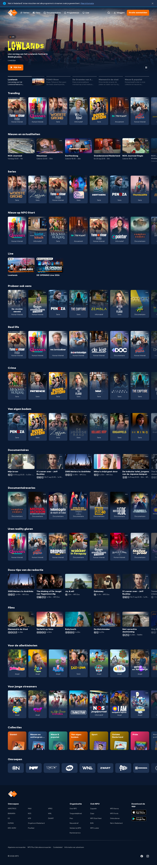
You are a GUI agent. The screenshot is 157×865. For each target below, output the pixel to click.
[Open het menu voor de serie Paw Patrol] (106, 651)
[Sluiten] (152, 3)
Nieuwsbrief (74, 823)
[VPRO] (52, 768)
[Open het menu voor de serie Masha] (24, 651)
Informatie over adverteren (74, 847)
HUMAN (11, 823)
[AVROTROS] (123, 768)
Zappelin (93, 809)
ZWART (51, 818)
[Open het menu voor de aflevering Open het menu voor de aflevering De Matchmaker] (118, 614)
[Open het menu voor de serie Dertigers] (106, 178)
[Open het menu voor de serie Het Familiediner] (65, 333)
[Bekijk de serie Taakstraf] (78, 704)
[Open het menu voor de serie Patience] (44, 374)
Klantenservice (75, 833)
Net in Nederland (116, 823)
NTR (29, 818)
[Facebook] (141, 856)
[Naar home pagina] (12, 13)
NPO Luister (94, 828)
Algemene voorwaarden (17, 847)
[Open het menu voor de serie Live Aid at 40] (106, 494)
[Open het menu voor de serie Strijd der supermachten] (85, 494)
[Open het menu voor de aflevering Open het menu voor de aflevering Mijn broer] (32, 456)
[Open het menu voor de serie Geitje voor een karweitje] (146, 651)
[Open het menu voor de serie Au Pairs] (146, 99)
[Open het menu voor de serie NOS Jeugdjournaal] (106, 692)
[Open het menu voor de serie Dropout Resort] (65, 535)
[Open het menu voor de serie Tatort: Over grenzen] (106, 374)
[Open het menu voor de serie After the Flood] (126, 292)
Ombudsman (115, 818)
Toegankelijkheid (76, 813)
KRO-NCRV (12, 828)
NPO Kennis (114, 809)
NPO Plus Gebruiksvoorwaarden (39, 847)
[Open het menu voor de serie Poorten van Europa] (146, 219)
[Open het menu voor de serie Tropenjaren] (146, 178)
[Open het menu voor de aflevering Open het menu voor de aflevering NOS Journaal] (32, 140)
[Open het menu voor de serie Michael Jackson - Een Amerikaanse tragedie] (44, 494)
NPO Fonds (114, 813)
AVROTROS (12, 809)
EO (9, 818)
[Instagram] (147, 856)
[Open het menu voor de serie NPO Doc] (126, 333)
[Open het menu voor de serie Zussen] (44, 178)
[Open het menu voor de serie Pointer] (126, 219)
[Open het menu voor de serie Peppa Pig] (65, 651)
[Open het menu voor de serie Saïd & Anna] (85, 651)
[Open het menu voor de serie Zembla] (106, 292)
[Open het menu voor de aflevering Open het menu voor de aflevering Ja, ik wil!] (89, 576)
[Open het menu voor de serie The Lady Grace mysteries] (65, 692)
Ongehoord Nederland (36, 823)
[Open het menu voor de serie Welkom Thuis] (44, 692)
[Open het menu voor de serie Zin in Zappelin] (44, 651)
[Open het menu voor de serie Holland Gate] (65, 494)
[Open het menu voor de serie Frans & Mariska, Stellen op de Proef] (146, 535)
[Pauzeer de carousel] (146, 67)
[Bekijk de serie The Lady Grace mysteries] (58, 704)
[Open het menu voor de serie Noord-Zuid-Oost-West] (146, 292)
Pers (71, 818)
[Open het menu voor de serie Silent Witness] (126, 374)
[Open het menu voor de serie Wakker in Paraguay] (85, 535)
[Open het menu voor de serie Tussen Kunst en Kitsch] (44, 219)
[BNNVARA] (141, 768)
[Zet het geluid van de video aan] (137, 67)
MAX (29, 809)
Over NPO (73, 809)
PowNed (31, 828)
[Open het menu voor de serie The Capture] (85, 292)
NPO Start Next (96, 818)
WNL (50, 813)
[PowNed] (34, 768)
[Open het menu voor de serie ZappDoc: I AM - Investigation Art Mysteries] (126, 692)
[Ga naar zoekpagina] (108, 13)
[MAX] (70, 768)
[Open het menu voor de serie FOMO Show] (24, 99)
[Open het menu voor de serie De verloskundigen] (85, 333)
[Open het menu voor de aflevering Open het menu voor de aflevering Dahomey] (118, 576)
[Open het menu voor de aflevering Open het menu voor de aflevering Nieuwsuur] (60, 140)
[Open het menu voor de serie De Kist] (106, 333)
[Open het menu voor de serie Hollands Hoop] (106, 415)
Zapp (92, 813)
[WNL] (87, 768)
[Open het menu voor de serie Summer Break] (24, 692)
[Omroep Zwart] (105, 768)
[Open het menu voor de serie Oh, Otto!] (85, 178)
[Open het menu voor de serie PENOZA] (126, 178)
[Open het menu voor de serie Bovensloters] (106, 99)
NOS (29, 813)
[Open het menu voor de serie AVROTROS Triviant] (126, 99)
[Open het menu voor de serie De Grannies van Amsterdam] (44, 99)
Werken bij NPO (75, 828)
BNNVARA (11, 813)
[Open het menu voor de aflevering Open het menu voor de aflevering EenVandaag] (89, 140)
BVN (91, 823)
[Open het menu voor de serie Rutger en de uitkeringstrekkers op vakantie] (44, 292)
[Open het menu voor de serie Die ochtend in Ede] (126, 494)
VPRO (50, 809)
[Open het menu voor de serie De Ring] (146, 415)
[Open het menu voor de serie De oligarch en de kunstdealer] (146, 494)
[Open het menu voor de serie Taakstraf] (85, 692)
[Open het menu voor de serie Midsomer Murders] (65, 219)
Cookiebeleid (57, 847)
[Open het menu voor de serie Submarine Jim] (146, 692)
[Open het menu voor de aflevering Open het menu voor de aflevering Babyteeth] (89, 614)
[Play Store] (138, 819)
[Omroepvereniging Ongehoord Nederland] (16, 768)
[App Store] (138, 812)
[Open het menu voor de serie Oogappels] (126, 415)
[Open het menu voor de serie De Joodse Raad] (85, 415)
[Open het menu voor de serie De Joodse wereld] (24, 292)
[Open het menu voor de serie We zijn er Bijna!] (85, 99)
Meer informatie (87, 3)
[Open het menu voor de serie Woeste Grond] (65, 99)
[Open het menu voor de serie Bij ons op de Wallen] (126, 535)
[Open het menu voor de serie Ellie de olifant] (126, 651)
